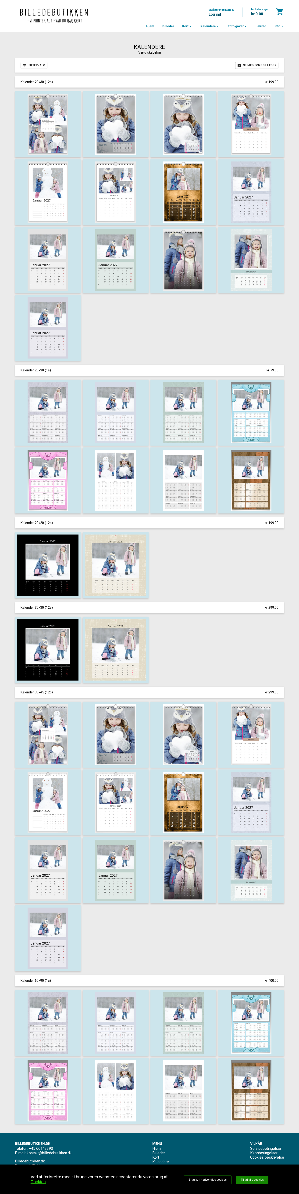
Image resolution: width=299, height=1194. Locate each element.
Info (279, 26)
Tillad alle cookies (252, 1179)
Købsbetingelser (264, 1153)
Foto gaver (237, 26)
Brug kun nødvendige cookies (208, 1179)
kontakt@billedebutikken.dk (49, 1153)
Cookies (38, 1181)
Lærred (261, 26)
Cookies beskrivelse (267, 1157)
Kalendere (210, 26)
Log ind (215, 14)
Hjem (150, 26)
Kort (187, 26)
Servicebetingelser (265, 1148)
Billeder (168, 26)
